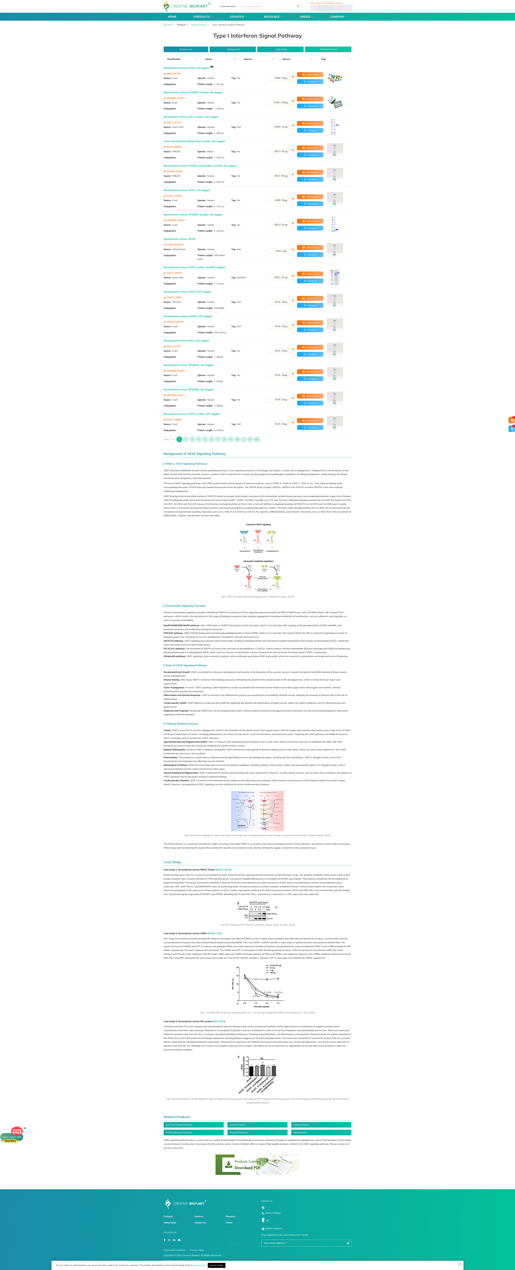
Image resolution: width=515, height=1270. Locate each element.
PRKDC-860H (223, 869)
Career (229, 1222)
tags (323, 59)
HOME (172, 16)
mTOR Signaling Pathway (179, 1132)
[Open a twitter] (169, 1240)
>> (250, 439)
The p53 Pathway (239, 1132)
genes (208, 59)
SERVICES (237, 16)
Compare (312, 81)
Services (199, 1216)
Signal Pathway (199, 24)
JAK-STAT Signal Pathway (179, 1124)
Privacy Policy (200, 1265)
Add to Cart (312, 74)
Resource (230, 1216)
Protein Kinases (301, 1124)
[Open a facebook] (164, 1240)
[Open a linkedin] (174, 1240)
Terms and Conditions (174, 1250)
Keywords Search (228, 6)
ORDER (305, 16)
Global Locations (274, 1228)
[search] (298, 6)
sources (286, 59)
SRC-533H (219, 1021)
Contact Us (200, 1222)
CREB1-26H (214, 933)
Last (256, 439)
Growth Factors (237, 1124)
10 (237, 439)
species (248, 59)
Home (169, 24)
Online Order (170, 1222)
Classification (174, 59)
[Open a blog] (179, 1240)
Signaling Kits (300, 1132)
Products (168, 1216)
